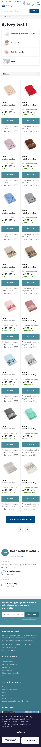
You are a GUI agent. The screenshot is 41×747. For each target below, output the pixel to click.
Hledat (34, 11)
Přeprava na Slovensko (10, 673)
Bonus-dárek (7, 698)
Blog (4, 695)
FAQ (4, 692)
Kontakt (5, 687)
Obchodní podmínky (10, 676)
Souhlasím (30, 740)
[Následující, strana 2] (20, 529)
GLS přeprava (7, 670)
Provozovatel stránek (10, 690)
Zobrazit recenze (16, 556)
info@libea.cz (8, 1)
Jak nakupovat (7, 662)
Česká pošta (6, 667)
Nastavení (20, 732)
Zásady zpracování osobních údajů (15, 701)
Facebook (21, 1)
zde (12, 726)
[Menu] (38, 3)
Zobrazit (10, 121)
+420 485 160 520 (11, 647)
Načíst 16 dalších (18, 519)
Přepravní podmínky (9, 664)
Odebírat (31, 615)
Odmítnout (10, 740)
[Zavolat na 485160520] (24, 3)
